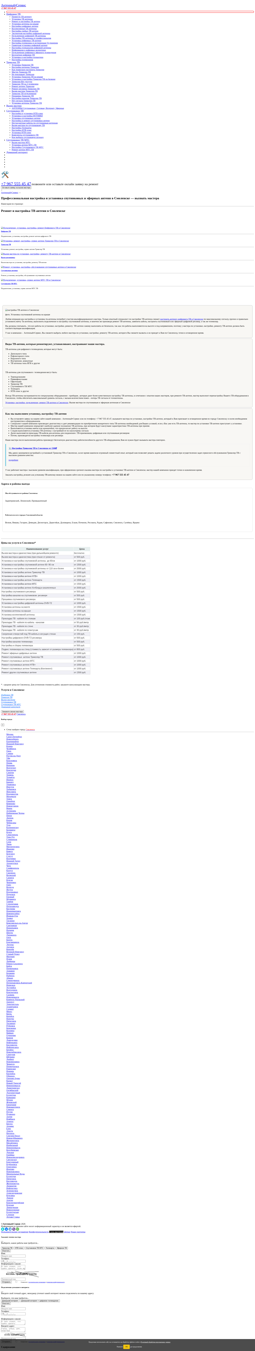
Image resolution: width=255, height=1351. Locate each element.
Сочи (8, 842)
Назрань (10, 1071)
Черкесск (10, 1064)
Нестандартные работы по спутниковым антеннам (35, 123)
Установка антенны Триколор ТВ (27, 103)
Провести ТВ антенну (22, 17)
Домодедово (12, 1040)
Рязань (9, 808)
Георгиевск (11, 1167)
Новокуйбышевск (14, 1138)
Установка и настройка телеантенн (27, 57)
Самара (9, 753)
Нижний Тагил (13, 861)
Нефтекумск (12, 1188)
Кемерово (10, 803)
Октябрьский (12, 1090)
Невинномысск (13, 1085)
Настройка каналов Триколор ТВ (27, 98)
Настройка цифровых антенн (25, 26)
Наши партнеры (78, 1232)
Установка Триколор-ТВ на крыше (27, 77)
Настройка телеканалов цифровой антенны (31, 48)
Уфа (8, 758)
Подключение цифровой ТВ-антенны (29, 36)
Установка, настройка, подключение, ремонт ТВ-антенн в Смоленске (36, 402)
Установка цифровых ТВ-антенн (26, 40)
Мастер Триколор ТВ (21, 72)
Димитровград (13, 1088)
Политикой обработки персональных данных (155, 1342)
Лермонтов (11, 1186)
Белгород (10, 854)
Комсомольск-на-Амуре (17, 923)
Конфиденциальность (39, 1232)
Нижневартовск (13, 911)
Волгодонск (11, 990)
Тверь (9, 844)
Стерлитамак (12, 904)
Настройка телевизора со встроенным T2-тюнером (35, 43)
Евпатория (11, 1105)
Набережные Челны (15, 813)
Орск (8, 937)
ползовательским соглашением (37, 1282)
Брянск (9, 851)
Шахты (9, 933)
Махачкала (11, 796)
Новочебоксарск (13, 1052)
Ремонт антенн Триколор (23, 86)
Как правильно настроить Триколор (28, 69)
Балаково (10, 973)
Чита (8, 866)
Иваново (10, 849)
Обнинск (10, 1076)
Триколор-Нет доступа (22, 81)
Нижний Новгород (15, 744)
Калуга (9, 870)
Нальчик (10, 930)
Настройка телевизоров (22, 60)
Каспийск (10, 1073)
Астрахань (11, 811)
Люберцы (10, 961)
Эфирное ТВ (62, 1248)
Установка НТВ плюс (21, 132)
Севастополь (12, 835)
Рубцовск (10, 1026)
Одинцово (11, 1035)
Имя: (3, 1253)
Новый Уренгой (13, 1083)
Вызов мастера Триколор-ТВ (25, 91)
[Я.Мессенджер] (2, 1229)
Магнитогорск (13, 846)
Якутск (9, 889)
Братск (9, 940)
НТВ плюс (19, 1248)
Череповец (11, 882)
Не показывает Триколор (23, 74)
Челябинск (11, 749)
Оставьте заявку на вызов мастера (16, 188)
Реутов (9, 1112)
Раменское (11, 1069)
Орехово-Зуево (13, 1078)
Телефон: (5, 1258)
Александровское (14, 1193)
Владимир (11, 858)
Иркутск (10, 787)
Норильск (10, 985)
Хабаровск (11, 789)
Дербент (10, 1059)
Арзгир (9, 1200)
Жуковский (11, 1102)
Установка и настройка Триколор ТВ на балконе (33, 79)
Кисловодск (11, 1045)
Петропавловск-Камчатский (19, 983)
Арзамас (10, 1126)
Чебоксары (11, 823)
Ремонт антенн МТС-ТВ (23, 150)
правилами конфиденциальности (56, 1282)
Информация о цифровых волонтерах (29, 50)
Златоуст (10, 1002)
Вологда (10, 887)
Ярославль (11, 792)
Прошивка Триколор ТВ (23, 96)
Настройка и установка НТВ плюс (27, 113)
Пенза (9, 815)
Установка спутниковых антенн (26, 118)
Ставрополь (11, 839)
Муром (9, 1100)
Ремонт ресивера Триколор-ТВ (26, 89)
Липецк (9, 818)
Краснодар (11, 770)
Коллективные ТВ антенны (24, 28)
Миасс (9, 1011)
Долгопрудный (13, 1093)
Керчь (9, 1014)
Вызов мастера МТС (21, 142)
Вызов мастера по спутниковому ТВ (28, 125)
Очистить (6, 1251)
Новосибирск (12, 739)
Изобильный (12, 1145)
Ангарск (10, 947)
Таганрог (10, 921)
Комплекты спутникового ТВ (25, 135)
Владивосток (12, 794)
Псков (9, 959)
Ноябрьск (10, 1119)
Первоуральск (12, 1066)
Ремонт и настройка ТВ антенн (26, 21)
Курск (9, 832)
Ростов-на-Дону (13, 756)
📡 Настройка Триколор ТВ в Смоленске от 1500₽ (33, 448)
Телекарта (50, 1248)
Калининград (12, 827)
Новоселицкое (12, 1210)
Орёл (8, 885)
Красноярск (11, 760)
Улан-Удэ (10, 837)
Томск (9, 799)
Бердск (9, 1124)
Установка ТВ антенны (22, 19)
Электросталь (12, 1004)
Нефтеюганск (12, 1047)
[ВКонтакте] (6, 1229)
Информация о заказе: (11, 1264)
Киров (9, 820)
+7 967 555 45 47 (16, 183)
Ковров (9, 1038)
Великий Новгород (15, 952)
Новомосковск (13, 1062)
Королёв (10, 949)
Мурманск (11, 899)
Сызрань (10, 995)
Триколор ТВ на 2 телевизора (25, 84)
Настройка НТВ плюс (22, 130)
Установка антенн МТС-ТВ (24, 145)
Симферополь (12, 868)
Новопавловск (13, 1171)
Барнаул (10, 782)
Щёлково (10, 1057)
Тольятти (10, 777)
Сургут (9, 856)
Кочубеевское (12, 1150)
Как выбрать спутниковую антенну (28, 137)
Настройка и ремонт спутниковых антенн (31, 120)
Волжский (11, 875)
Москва (9, 734)
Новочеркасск (12, 997)
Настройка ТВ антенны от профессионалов (31, 38)
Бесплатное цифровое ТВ (23, 55)
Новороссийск (13, 913)
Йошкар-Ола (12, 916)
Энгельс (10, 944)
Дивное (9, 1198)
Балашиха (10, 830)
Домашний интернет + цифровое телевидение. (40, 1301)
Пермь (9, 763)
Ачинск (9, 1121)
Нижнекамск (12, 928)
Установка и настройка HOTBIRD (27, 116)
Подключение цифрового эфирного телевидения (34, 52)
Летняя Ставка (13, 1217)
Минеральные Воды (15, 1174)
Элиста (9, 1131)
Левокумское (12, 1207)
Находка (10, 1019)
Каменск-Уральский (15, 999)
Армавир (10, 971)
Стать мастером (56, 1232)
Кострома (10, 909)
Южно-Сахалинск (14, 964)
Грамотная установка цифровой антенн (29, 45)
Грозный (10, 897)
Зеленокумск (12, 1191)
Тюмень (10, 775)
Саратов (10, 772)
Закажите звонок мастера (12, 712)
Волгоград (11, 768)
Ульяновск (11, 784)
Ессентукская (12, 1212)
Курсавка (10, 1195)
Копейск (10, 1016)
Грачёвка (10, 1155)
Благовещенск (12, 942)
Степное (10, 1214)
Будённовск (11, 1164)
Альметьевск (12, 1007)
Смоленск (10, 873)
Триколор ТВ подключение (24, 93)
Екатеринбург (12, 741)
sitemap (67, 1232)
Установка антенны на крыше (25, 24)
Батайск (10, 1050)
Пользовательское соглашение (14, 1232)
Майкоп (10, 1033)
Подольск (10, 894)
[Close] (2, 1241)
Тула (8, 825)
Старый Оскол (13, 954)
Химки (9, 918)
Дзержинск (11, 935)
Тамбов (9, 901)
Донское (10, 1152)
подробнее (13, 460)
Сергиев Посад (13, 1136)
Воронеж (10, 765)
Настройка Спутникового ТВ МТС (28, 147)
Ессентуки (11, 1095)
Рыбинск (10, 976)
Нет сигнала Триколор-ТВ (23, 101)
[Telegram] (10, 1229)
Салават (10, 1009)
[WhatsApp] (17, 1229)
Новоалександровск (15, 1157)
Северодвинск (12, 980)
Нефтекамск (11, 1042)
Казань (9, 746)
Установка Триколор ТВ (22, 65)
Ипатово (10, 1169)
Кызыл (9, 1081)
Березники (11, 1028)
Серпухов (10, 1054)
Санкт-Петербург (14, 737)
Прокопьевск (12, 968)
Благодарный (12, 1162)
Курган (9, 880)
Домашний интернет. (10, 1301)
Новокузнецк (12, 806)
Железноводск (12, 1183)
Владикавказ (12, 892)
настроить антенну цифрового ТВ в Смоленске (181, 319)
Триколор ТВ (7, 1248)
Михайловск (12, 1143)
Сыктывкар (11, 925)
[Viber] (13, 1229)
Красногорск (12, 992)
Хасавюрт (10, 1023)
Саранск (10, 878)
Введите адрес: (8, 1326)
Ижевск (9, 780)
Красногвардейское (15, 1203)
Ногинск (10, 1133)
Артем (9, 1117)
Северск (10, 1109)
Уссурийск (11, 987)
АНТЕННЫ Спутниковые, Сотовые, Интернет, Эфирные (38, 108)
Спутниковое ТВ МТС (34, 1248)
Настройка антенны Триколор (25, 67)
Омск (8, 751)
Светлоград (11, 1160)
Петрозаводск (12, 906)
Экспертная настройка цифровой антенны (31, 33)
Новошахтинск (13, 1107)
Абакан (9, 978)
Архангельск (12, 863)
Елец (8, 1128)
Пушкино (10, 1114)
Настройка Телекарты (21, 128)
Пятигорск (11, 1021)
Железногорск (12, 1140)
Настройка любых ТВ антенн (25, 31)
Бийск (9, 966)
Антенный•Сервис (13, 5)
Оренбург (10, 801)
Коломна (10, 1030)
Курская (10, 1205)
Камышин (11, 1097)
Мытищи (10, 956)
